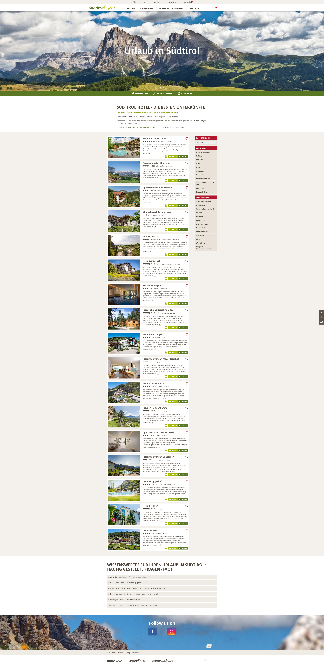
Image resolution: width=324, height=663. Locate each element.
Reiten (198, 239)
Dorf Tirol (199, 160)
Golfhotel (199, 213)
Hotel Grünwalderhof (154, 383)
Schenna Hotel (137, 660)
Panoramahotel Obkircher (156, 162)
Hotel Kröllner (150, 505)
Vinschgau (200, 171)
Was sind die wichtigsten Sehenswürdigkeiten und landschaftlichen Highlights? (136, 588)
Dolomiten (200, 188)
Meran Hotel (115, 660)
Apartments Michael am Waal (158, 432)
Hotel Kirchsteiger (152, 334)
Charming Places (202, 224)
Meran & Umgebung (203, 152)
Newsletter (172, 2)
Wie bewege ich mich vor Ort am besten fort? (124, 600)
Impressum (135, 653)
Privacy (128, 653)
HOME (162, 98)
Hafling (199, 156)
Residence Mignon (152, 285)
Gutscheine (155, 2)
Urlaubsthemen (164, 93)
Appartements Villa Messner (158, 187)
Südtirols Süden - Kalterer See (205, 183)
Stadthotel (200, 235)
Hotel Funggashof (152, 481)
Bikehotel (199, 216)
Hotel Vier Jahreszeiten (155, 138)
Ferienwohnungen (171, 8)
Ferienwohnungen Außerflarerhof (161, 358)
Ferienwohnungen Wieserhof (158, 456)
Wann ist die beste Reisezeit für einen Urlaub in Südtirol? (129, 577)
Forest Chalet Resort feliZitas (158, 309)
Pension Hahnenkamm (155, 407)
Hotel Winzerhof (151, 260)
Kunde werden (111, 653)
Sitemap (121, 653)
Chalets (194, 8)
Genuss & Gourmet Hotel (205, 209)
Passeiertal (200, 175)
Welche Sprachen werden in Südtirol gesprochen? (126, 583)
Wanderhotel (201, 205)
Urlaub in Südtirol (139, 2)
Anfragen (173, 156)
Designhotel (200, 220)
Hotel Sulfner (150, 530)
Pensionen (147, 8)
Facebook (152, 631)
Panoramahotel (202, 232)
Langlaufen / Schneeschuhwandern (204, 248)
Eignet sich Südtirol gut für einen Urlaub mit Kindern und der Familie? (133, 605)
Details (182, 156)
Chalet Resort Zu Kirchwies (157, 211)
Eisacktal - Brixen (202, 192)
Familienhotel (201, 228)
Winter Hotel (200, 243)
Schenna (199, 163)
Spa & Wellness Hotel (203, 201)
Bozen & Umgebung (203, 179)
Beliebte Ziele (141, 93)
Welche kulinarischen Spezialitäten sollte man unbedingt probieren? (133, 594)
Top (209, 647)
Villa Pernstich (150, 236)
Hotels (131, 8)
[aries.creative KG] (210, 660)
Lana (198, 167)
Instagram (171, 631)
